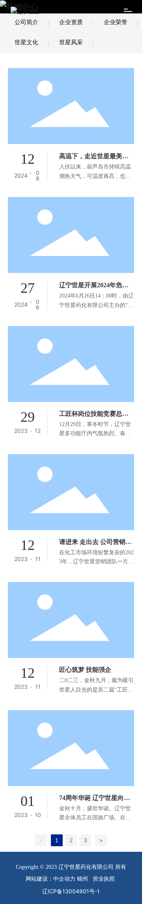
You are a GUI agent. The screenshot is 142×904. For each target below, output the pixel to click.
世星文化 (26, 42)
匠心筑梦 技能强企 (85, 669)
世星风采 (71, 42)
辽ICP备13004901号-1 (71, 891)
